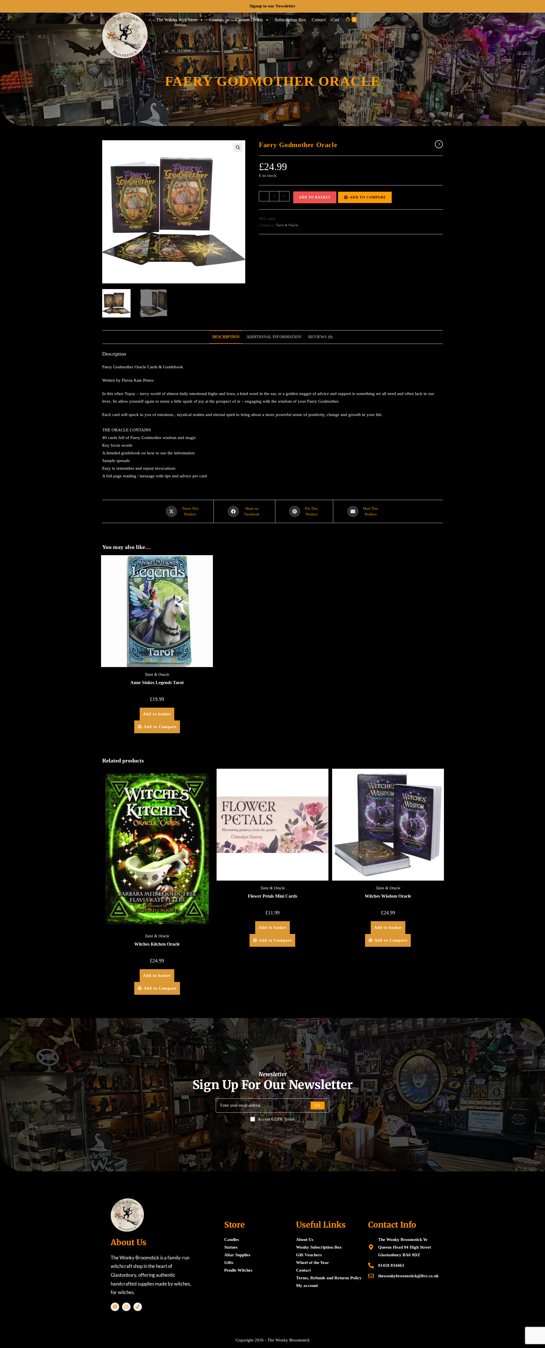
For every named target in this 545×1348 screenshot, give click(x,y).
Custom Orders (249, 19)
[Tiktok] (137, 1307)
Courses (216, 19)
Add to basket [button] (157, 714)
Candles (231, 1239)
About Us (304, 1239)
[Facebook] (115, 1307)
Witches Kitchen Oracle (157, 944)
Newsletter (285, 6)
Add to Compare (368, 197)
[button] (237, 147)
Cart (335, 19)
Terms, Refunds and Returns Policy (329, 1278)
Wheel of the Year (312, 1262)
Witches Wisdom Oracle (388, 896)
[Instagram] (126, 1307)
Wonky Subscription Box (319, 1247)
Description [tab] (226, 337)
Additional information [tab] (273, 337)
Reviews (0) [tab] (320, 337)
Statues (231, 1247)
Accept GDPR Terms (276, 1119)
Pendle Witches (238, 1270)
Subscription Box (290, 19)
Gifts (228, 1262)
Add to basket (315, 197)
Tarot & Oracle (287, 225)
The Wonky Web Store (176, 19)
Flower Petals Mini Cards (272, 896)
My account (307, 1285)
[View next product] (439, 144)
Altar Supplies (237, 1255)
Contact (319, 19)
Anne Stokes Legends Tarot (157, 682)
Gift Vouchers (309, 1255)
